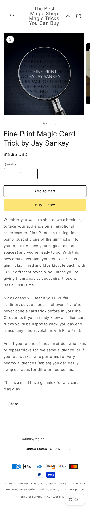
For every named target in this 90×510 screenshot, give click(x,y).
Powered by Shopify (20, 489)
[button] (12, 16)
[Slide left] (34, 123)
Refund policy (49, 489)
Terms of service (30, 496)
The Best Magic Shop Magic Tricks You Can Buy (51, 483)
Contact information (61, 496)
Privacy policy (74, 489)
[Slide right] (55, 123)
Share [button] (13, 404)
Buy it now (45, 205)
